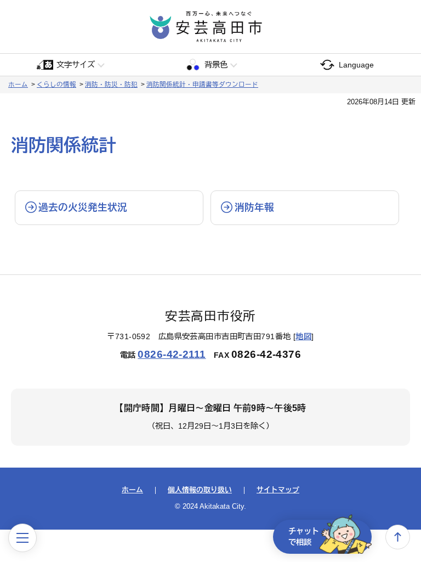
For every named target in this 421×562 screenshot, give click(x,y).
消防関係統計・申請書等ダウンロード (202, 84)
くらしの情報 (56, 84)
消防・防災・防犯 (111, 84)
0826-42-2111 (172, 354)
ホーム (18, 84)
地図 (303, 336)
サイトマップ (278, 490)
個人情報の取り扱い (200, 490)
